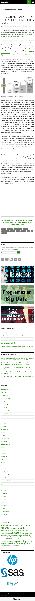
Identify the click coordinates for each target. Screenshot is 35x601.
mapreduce (3, 538)
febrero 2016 (4, 502)
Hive (13, 146)
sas (5, 545)
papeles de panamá (24, 538)
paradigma (31, 538)
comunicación (12, 530)
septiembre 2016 (5, 481)
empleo (2, 535)
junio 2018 (4, 417)
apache (25, 525)
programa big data (22, 541)
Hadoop (9, 146)
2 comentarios (27, 26)
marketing (9, 538)
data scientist (18, 229)
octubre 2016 (4, 478)
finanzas (17, 535)
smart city (8, 545)
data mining (25, 530)
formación (5, 231)
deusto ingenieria (26, 533)
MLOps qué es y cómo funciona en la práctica (12, 333)
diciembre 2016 (5, 471)
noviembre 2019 (5, 411)
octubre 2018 (4, 414)
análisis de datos (19, 525)
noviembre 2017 (5, 438)
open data (17, 538)
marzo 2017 (4, 462)
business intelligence (21, 528)
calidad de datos (4, 530)
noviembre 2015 (5, 511)
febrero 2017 (4, 465)
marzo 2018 (4, 426)
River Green (4, 376)
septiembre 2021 (5, 398)
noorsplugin (19, 593)
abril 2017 (3, 459)
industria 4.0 (4, 537)
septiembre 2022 (5, 389)
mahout (23, 231)
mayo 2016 (4, 493)
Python (27, 146)
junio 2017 (4, 453)
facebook (13, 535)
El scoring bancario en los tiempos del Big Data (17, 20)
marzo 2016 (4, 499)
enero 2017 (4, 468)
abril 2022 (3, 392)
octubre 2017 (4, 441)
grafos (24, 535)
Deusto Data (5, 2)
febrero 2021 (4, 404)
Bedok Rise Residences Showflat (9, 358)
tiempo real (16, 545)
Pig (17, 146)
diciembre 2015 (5, 508)
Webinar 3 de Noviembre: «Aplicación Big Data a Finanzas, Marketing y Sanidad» (17, 363)
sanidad (3, 545)
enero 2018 (4, 432)
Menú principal (33, 2)
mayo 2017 (4, 456)
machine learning (26, 537)
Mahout (20, 146)
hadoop (12, 231)
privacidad (9, 541)
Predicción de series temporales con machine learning (15, 336)
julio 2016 (3, 487)
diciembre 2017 (5, 435)
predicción (4, 541)
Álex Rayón (17, 26)
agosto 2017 (4, 447)
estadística (6, 535)
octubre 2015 (4, 514)
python (30, 543)
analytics (13, 525)
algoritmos (8, 525)
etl (9, 535)
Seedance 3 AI (4, 372)
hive (18, 231)
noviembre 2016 (5, 475)
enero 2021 (4, 408)
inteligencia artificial (14, 537)
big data (10, 229)
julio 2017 (3, 450)
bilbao (11, 528)
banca (4, 229)
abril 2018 (3, 423)
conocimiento (19, 530)
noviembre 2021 (5, 395)
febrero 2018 (4, 429)
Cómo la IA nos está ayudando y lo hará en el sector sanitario (17, 346)
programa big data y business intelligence (14, 544)
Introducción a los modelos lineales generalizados (14, 339)
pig (29, 231)
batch (28, 525)
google (20, 535)
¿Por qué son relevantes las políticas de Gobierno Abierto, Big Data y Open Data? (17, 358)
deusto (26, 229)
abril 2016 (3, 496)
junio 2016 (4, 490)
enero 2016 (4, 505)
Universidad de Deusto (17, 36)
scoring (4, 233)
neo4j (13, 538)
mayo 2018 (4, 420)
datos (10, 533)
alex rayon (3, 525)
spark (12, 545)
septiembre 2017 (5, 444)
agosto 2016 (4, 484)
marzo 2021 (4, 401)
